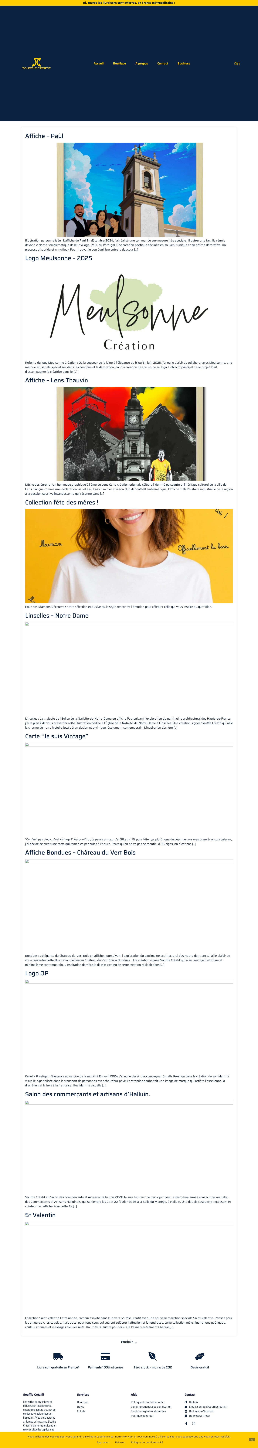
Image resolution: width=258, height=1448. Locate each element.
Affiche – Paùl (44, 136)
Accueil (99, 63)
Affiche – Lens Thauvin (56, 380)
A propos (141, 63)
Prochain (129, 1341)
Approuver (103, 1442)
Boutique (119, 63)
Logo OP (37, 973)
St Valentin (40, 1215)
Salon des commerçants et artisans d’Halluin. (87, 1094)
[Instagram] (193, 1423)
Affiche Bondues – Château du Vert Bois (80, 852)
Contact (162, 63)
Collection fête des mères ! (61, 502)
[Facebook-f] (186, 1423)
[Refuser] (252, 1439)
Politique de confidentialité (147, 1442)
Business (184, 63)
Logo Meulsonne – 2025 (58, 258)
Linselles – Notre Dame (57, 615)
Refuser (120, 1442)
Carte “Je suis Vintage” (56, 736)
